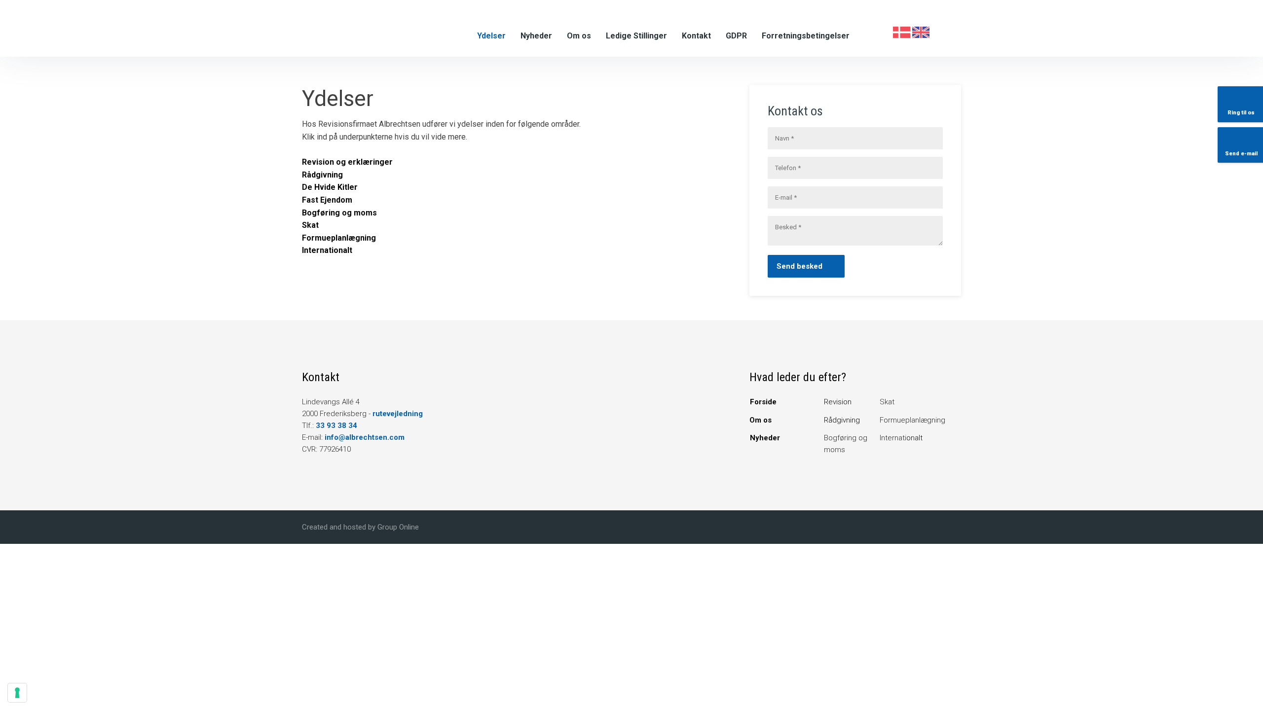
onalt (901, 437)
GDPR (736, 35)
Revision (838, 401)
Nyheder (536, 35)
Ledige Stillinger (636, 35)
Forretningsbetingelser (806, 35)
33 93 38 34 (336, 425)
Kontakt (696, 35)
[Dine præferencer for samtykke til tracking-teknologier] (17, 692)
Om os (579, 35)
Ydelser (491, 35)
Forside (763, 401)
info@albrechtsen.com (365, 437)
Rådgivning (842, 420)
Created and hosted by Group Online (360, 527)
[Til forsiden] (379, 27)
